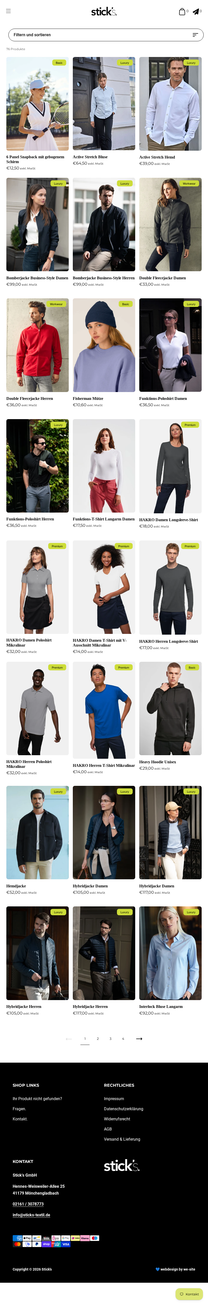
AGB (108, 1129)
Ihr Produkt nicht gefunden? (37, 1098)
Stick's (47, 1269)
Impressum (114, 1098)
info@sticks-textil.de (31, 1215)
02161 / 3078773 (28, 1204)
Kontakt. (20, 1119)
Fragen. (19, 1108)
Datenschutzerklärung (123, 1108)
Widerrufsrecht (117, 1119)
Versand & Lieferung (122, 1139)
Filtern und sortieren (32, 34)
